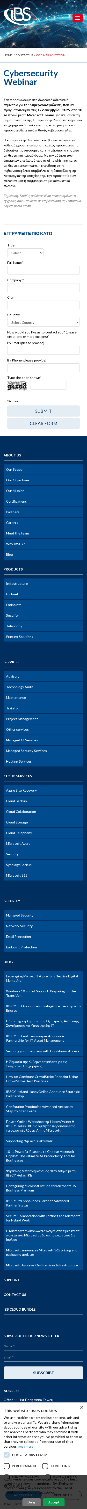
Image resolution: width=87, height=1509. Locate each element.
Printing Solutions (19, 637)
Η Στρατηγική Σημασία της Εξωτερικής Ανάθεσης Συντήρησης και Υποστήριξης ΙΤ (42, 1023)
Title (10, 245)
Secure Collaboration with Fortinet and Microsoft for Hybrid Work (43, 1218)
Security (12, 615)
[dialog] (43, 1455)
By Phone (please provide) (26, 360)
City (10, 297)
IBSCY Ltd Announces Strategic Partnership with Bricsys (43, 1008)
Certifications (16, 501)
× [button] (81, 1407)
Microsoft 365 (16, 875)
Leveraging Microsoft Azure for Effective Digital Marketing (42, 978)
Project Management (22, 719)
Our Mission (15, 491)
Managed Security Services (26, 751)
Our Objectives (17, 480)
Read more (25, 1446)
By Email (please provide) (25, 343)
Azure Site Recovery (21, 790)
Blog (9, 554)
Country (13, 315)
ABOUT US (12, 455)
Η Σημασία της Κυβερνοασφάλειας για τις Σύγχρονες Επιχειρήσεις (36, 1064)
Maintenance (16, 697)
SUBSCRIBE (43, 1372)
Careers (12, 522)
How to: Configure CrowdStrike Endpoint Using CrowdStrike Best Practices (42, 1079)
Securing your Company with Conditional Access (42, 1051)
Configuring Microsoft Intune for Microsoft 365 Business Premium (42, 1188)
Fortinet (12, 594)
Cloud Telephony (19, 833)
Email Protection (18, 936)
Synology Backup (19, 865)
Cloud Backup (16, 801)
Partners (12, 512)
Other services (17, 729)
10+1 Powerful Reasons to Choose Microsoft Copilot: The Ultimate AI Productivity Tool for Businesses (40, 1155)
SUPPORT (12, 1280)
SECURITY (12, 901)
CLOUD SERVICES (18, 776)
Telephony (14, 626)
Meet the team (17, 533)
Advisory (12, 676)
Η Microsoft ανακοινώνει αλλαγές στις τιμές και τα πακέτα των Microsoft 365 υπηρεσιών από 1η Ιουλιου (43, 1235)
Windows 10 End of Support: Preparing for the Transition (41, 993)
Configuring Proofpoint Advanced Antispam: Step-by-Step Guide (39, 1109)
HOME (8, 55)
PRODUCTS (13, 569)
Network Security (19, 926)
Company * (15, 280)
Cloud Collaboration (21, 811)
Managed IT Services (22, 740)
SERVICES (11, 662)
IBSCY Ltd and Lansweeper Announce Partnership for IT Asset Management (35, 1038)
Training (12, 708)
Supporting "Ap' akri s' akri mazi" (29, 1141)
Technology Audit (19, 687)
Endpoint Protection (21, 947)
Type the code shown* (24, 377)
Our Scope (14, 469)
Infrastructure (17, 583)
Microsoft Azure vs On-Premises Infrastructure (42, 1265)
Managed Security (19, 915)
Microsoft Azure (18, 843)
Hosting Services (19, 761)
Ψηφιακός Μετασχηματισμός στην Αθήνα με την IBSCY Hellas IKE (41, 1173)
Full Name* (15, 262)
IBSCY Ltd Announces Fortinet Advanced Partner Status (37, 1203)
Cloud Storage (17, 822)
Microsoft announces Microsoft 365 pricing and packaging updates (41, 1252)
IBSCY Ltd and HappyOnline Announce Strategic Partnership (43, 1094)
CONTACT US (24, 55)
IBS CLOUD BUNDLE (20, 1309)
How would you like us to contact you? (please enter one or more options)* (42, 334)
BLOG (8, 962)
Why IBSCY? (15, 544)
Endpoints (14, 605)
